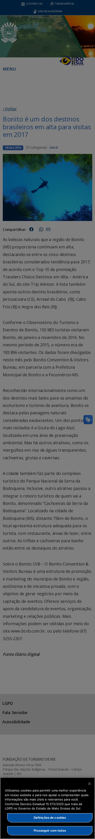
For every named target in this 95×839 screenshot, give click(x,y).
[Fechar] (89, 784)
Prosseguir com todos (50, 830)
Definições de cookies (50, 817)
